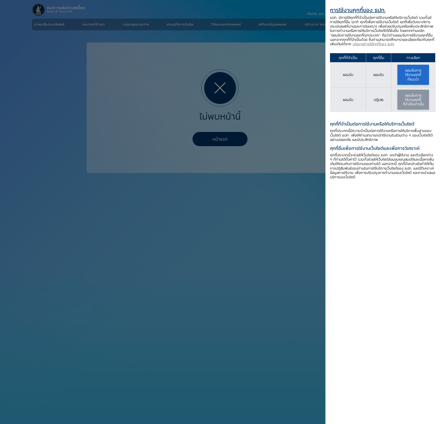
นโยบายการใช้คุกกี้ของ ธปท (373, 44)
